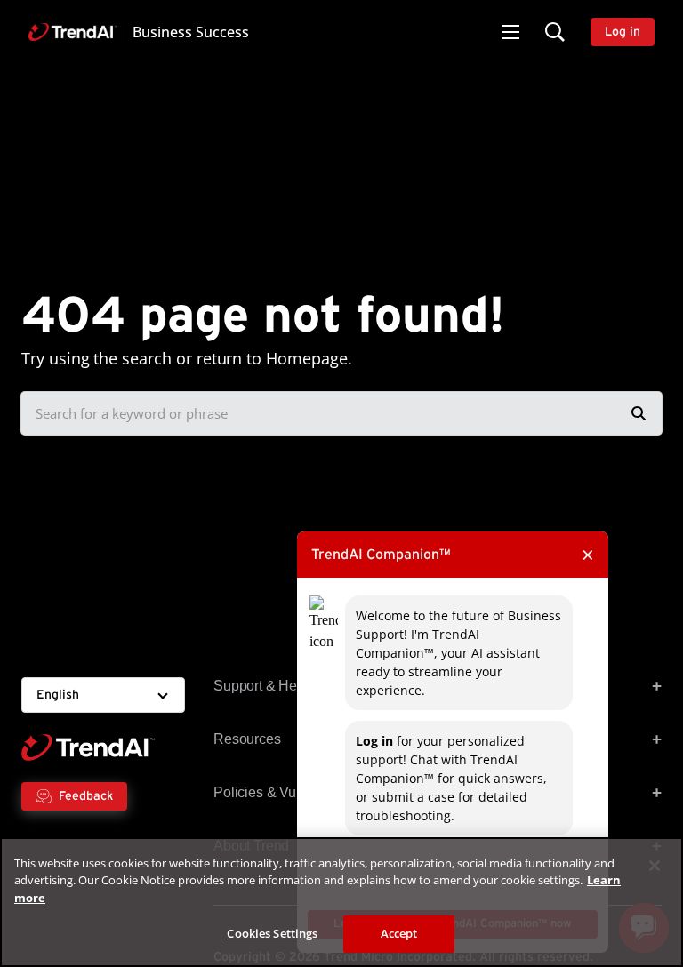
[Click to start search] (639, 413)
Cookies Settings (272, 933)
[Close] (654, 865)
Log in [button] (622, 32)
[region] (341, 902)
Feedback (86, 796)
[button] (510, 32)
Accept (399, 933)
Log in (374, 740)
